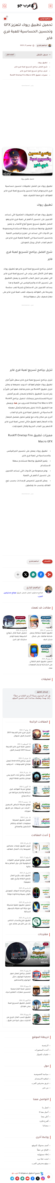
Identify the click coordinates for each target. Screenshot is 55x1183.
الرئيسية (45, 1045)
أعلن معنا (44, 1117)
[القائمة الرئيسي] (50, 6)
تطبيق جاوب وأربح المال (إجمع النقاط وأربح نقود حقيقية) (20, 879)
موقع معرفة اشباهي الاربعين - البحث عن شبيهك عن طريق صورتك (18, 808)
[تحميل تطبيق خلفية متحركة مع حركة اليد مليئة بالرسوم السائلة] (41, 906)
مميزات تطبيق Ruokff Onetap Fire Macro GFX (28, 75)
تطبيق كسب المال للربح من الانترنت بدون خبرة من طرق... (18, 1019)
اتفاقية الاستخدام (41, 1079)
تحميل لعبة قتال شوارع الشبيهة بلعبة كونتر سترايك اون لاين (17, 636)
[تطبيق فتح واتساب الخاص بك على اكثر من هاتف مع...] (41, 922)
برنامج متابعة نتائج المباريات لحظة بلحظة (29, 960)
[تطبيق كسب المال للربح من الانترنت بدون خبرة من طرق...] (41, 1019)
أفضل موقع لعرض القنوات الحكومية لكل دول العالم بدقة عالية (18, 863)
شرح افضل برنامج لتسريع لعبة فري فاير (30, 67)
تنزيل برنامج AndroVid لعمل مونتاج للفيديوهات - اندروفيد (18, 763)
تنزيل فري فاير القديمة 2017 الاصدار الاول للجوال (19, 734)
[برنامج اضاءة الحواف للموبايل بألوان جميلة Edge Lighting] (41, 892)
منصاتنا (45, 1126)
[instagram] (43, 1178)
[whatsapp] (22, 1178)
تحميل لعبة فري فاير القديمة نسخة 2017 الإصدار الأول (18, 748)
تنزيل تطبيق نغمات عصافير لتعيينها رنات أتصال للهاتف (19, 848)
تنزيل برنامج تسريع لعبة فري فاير (33, 71)
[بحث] (4, 6)
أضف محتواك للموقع (40, 1145)
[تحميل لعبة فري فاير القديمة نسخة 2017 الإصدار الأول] (41, 748)
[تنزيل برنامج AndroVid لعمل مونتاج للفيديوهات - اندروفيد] (41, 762)
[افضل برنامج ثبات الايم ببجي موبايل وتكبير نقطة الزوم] (41, 776)
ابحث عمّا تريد (42, 1159)
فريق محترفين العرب (40, 1083)
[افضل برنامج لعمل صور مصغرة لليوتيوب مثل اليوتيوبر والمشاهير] (41, 975)
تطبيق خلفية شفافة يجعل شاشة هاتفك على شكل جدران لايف (41, 636)
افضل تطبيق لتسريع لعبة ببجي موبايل (19, 1005)
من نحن (45, 1088)
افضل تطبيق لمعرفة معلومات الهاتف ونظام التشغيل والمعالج (20, 823)
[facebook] (33, 1178)
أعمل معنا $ (43, 1112)
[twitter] (38, 1178)
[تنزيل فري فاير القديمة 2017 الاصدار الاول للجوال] (41, 734)
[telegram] (12, 1178)
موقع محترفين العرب (40, 1163)
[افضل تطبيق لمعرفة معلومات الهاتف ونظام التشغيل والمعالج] (41, 821)
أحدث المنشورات (41, 1050)
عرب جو (15, 1173)
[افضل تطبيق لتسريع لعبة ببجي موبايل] (41, 1004)
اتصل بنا (45, 1108)
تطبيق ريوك (42, 63)
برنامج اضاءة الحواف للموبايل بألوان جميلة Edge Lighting (18, 892)
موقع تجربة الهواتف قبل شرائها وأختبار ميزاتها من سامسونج (20, 792)
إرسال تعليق (42, 692)
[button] (41, 574)
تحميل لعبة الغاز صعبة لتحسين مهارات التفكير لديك (18, 991)
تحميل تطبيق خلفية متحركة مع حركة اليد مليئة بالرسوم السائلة (19, 908)
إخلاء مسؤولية (42, 1154)
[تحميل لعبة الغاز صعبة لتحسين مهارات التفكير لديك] (41, 990)
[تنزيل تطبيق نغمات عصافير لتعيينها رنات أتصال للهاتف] (41, 847)
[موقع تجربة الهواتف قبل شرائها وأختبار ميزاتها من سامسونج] (41, 791)
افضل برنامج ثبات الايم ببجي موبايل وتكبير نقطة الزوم (18, 777)
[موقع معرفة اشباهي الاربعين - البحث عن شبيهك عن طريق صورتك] (41, 806)
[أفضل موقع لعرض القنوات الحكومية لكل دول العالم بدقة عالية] (41, 861)
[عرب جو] (27, 6)
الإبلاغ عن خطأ (42, 1150)
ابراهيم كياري (45, 19)
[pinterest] (17, 1178)
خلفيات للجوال (42, 1054)
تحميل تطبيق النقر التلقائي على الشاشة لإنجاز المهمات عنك (40, 665)
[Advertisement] (27, 118)
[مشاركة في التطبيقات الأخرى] (18, 574)
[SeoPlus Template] (41, 1173)
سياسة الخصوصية (41, 1074)
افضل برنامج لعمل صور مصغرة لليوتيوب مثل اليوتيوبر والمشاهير (20, 977)
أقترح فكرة (44, 1121)
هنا (15, 403)
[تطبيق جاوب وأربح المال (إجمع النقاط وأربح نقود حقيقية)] (41, 877)
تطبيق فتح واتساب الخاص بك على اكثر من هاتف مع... (19, 922)
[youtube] (27, 1178)
